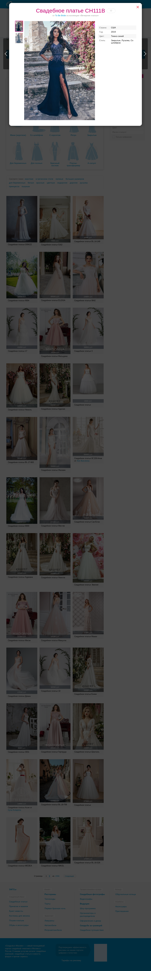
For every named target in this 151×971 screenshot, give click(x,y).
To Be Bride (60, 15)
